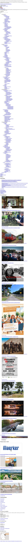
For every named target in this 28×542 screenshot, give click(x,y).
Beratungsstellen (8, 79)
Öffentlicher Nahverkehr (7, 169)
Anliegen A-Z (6, 23)
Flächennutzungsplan (7, 131)
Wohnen (6, 53)
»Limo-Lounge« (8, 73)
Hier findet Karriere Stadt (7, 39)
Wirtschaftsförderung (7, 136)
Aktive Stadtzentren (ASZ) (9, 128)
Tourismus (6, 82)
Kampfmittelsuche (7, 36)
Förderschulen (7, 62)
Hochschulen (7, 63)
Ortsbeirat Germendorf (8, 96)
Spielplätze (7, 125)
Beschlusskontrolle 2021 (10, 108)
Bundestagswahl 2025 (7, 117)
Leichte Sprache (6, 31)
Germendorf (7, 47)
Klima (5, 153)
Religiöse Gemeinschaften (8, 86)
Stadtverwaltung (8, 32)
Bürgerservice (4, 22)
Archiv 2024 (7, 17)
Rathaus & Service (4, 14)
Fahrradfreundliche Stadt (7, 164)
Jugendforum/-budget (8, 69)
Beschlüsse (7, 103)
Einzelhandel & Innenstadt (8, 139)
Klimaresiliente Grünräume (9, 160)
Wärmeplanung (8, 154)
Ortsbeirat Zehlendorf (8, 100)
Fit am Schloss (7, 83)
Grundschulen (7, 60)
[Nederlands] (0, 8)
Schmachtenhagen (8, 50)
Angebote (7, 68)
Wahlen (4, 115)
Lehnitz (7, 48)
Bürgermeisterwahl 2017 (7, 121)
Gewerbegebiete (6, 137)
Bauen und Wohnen (5, 146)
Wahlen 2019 (6, 120)
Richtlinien (6, 30)
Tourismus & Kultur (4, 172)
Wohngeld (6, 151)
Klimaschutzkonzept (8, 156)
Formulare (6, 24)
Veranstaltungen (6, 19)
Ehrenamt (6, 87)
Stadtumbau (7, 130)
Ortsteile (6, 46)
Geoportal (6, 134)
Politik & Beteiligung (4, 89)
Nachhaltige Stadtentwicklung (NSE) (10, 129)
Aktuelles (6, 135)
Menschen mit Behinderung (8, 26)
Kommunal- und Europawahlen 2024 (9, 118)
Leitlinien (7, 76)
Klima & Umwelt (5, 152)
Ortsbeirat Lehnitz (8, 97)
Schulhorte (7, 58)
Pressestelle (6, 42)
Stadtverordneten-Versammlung (8, 90)
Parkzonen (7, 168)
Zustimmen (4, 5)
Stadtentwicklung (5, 122)
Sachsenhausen (8, 49)
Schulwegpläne (9, 61)
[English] (2, 8)
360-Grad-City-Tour (8, 141)
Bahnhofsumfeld (8, 124)
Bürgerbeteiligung (5, 109)
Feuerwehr (6, 43)
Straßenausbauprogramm (7, 171)
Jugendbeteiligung (8, 70)
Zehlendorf (7, 51)
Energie (7, 158)
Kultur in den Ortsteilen (7, 81)
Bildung (7, 159)
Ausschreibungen (7, 41)
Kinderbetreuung (7, 57)
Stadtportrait (6, 45)
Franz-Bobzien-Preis (7, 88)
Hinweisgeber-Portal (7, 28)
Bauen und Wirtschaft (8, 92)
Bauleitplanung (8, 112)
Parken (5, 167)
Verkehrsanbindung (2, 519)
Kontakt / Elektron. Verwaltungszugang (4, 528)
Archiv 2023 (7, 18)
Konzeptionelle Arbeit (8, 71)
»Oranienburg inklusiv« (9, 27)
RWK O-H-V (6, 145)
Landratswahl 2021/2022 (7, 119)
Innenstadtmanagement (8, 140)
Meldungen (6, 15)
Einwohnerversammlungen (8, 114)
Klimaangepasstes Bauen (9, 149)
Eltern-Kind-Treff (7, 78)
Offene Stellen (7, 40)
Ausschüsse (6, 91)
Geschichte (6, 54)
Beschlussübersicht (8, 104)
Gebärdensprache (7, 34)
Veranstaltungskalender (7, 77)
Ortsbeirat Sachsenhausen (9, 98)
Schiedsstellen (6, 25)
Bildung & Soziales (5, 56)
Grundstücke (1, 192)
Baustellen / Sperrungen (7, 21)
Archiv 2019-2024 (8, 105)
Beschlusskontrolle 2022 (10, 107)
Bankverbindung (2, 529)
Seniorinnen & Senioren (7, 74)
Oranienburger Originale (7, 142)
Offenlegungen (6, 111)
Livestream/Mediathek (7, 101)
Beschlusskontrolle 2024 (10, 106)
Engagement (4, 85)
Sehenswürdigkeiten (8, 33)
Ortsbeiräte (6, 95)
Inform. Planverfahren (8, 113)
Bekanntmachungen (7, 16)
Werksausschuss (8, 94)
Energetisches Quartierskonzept (9, 126)
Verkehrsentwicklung (7, 163)
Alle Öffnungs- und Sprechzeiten (4, 518)
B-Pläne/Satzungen (7, 132)
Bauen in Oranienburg (7, 147)
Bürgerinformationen (5, 29)
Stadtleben (3, 44)
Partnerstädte (6, 55)
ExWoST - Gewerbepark (9, 138)
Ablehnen (2, 5)
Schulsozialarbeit (8, 72)
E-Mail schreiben (2, 527)
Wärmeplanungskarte (8, 155)
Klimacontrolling (8, 157)
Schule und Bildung (7, 59)
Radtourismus (7, 166)
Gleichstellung (6, 65)
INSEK (5, 123)
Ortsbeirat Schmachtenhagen (9, 99)
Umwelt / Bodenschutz (7, 161)
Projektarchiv (7, 127)
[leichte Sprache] (1, 7)
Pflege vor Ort (7, 75)
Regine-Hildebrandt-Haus (8, 80)
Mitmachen (7, 144)
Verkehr (4, 162)
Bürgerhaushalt (6, 110)
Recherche (6, 102)
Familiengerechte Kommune (8, 64)
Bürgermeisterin (6, 38)
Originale (7, 143)
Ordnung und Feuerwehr (9, 93)
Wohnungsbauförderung (7, 150)
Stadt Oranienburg (2, 522)
